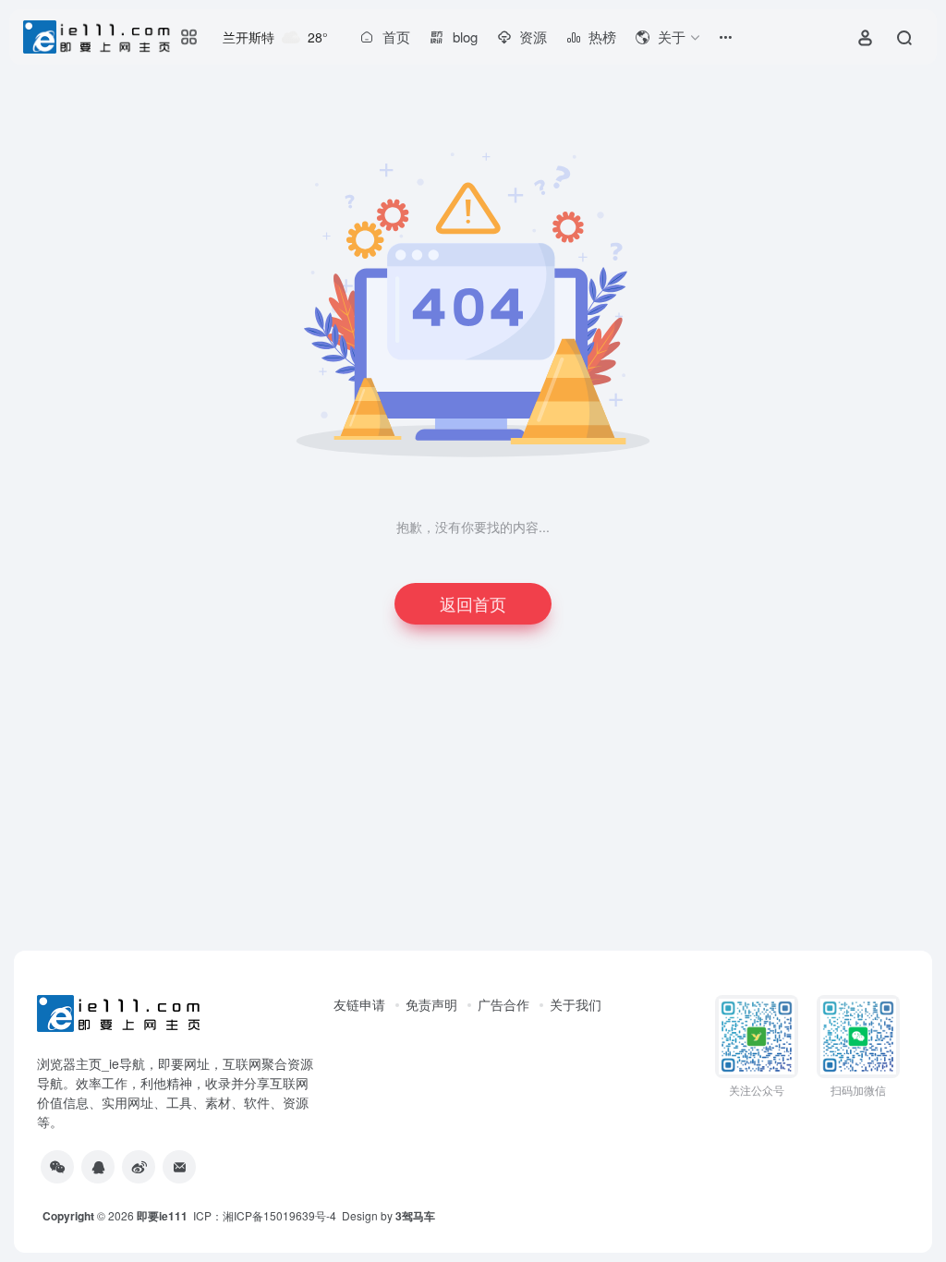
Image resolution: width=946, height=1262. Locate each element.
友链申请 (359, 1004)
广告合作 (503, 1004)
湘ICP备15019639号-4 (279, 1215)
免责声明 (431, 1004)
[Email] (179, 1166)
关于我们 (575, 1004)
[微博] (138, 1166)
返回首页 (473, 603)
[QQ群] (98, 1166)
